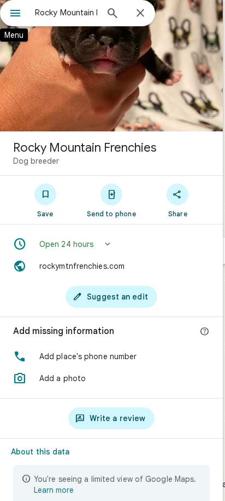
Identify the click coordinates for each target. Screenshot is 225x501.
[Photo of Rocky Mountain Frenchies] (111, 65)
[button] (111, 244)
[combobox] (66, 12)
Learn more (54, 490)
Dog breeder (36, 161)
